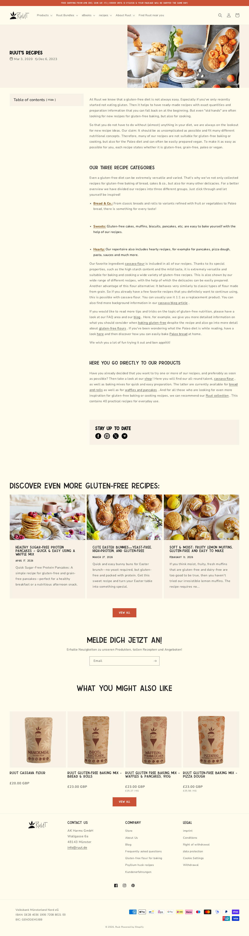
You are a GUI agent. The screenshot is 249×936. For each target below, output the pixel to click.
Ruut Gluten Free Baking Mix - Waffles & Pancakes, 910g (152, 774)
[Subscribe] (155, 661)
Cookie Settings (193, 858)
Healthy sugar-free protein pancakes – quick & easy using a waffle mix (45, 550)
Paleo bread (178, 334)
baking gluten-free (152, 323)
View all (124, 612)
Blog (128, 844)
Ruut (117, 927)
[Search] (220, 15)
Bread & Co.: (103, 203)
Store (128, 831)
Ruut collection (217, 395)
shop (148, 379)
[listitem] (98, 436)
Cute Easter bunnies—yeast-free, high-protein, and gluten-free (122, 548)
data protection (193, 851)
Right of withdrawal (196, 844)
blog (137, 317)
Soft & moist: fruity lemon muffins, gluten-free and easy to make (201, 548)
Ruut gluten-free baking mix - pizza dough (210, 774)
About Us (131, 838)
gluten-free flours (112, 328)
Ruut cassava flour (28, 772)
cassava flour (135, 264)
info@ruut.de (77, 847)
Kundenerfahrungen (138, 872)
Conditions (190, 838)
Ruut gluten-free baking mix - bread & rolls (95, 774)
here (100, 334)
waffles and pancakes (141, 390)
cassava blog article (173, 303)
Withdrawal (191, 865)
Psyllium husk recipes (139, 865)
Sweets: (99, 226)
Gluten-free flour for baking (143, 858)
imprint (187, 831)
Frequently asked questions (143, 851)
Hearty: (99, 249)
